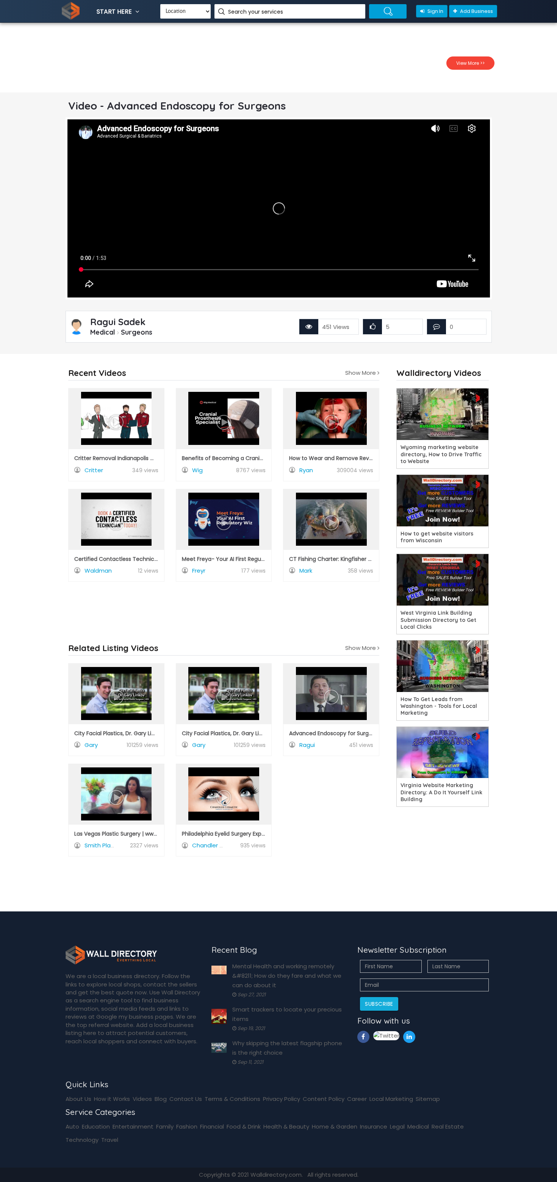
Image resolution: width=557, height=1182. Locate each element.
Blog (161, 1099)
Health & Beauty (286, 1126)
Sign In (434, 11)
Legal (397, 1126)
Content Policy (323, 1099)
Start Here (115, 11)
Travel (109, 1140)
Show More (361, 373)
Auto (72, 1126)
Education (96, 1126)
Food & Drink (244, 1126)
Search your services (256, 12)
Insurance (373, 1126)
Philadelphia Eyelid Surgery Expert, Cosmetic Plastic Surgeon (261, 834)
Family (165, 1126)
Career (357, 1099)
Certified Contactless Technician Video (126, 559)
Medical (418, 1126)
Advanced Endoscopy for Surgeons (335, 733)
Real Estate (448, 1126)
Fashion (186, 1126)
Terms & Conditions (232, 1099)
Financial (212, 1126)
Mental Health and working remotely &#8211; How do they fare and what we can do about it (286, 975)
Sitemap (428, 1099)
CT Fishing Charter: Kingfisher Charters (340, 559)
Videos (142, 1099)
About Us (78, 1099)
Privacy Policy (281, 1099)
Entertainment (133, 1126)
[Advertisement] (224, 606)
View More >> (470, 63)
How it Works (112, 1099)
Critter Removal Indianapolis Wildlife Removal (134, 458)
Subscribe (379, 1004)
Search (388, 11)
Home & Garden (334, 1126)
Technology (82, 1140)
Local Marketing (391, 1099)
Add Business (476, 11)
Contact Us (185, 1099)
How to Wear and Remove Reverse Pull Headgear (353, 458)
